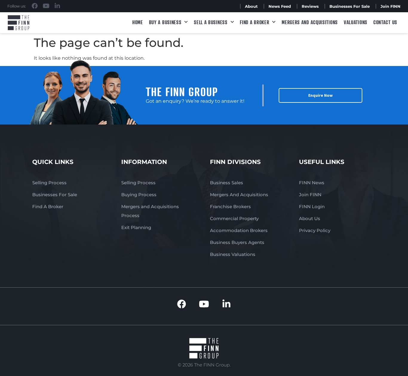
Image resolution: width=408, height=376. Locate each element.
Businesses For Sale (349, 6)
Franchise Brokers (230, 206)
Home (137, 22)
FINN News (311, 182)
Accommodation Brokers (239, 230)
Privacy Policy (314, 230)
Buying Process (139, 194)
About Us (309, 218)
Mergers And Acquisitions (239, 194)
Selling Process (49, 182)
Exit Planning (136, 227)
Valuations (355, 22)
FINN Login (312, 206)
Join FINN (391, 6)
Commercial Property (234, 218)
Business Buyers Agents (237, 242)
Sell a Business (211, 22)
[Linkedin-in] (57, 6)
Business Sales (226, 182)
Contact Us (385, 22)
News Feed (280, 6)
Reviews (310, 6)
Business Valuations (232, 254)
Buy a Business (165, 22)
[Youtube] (46, 6)
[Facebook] (35, 6)
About (251, 6)
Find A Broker (254, 22)
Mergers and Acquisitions (310, 22)
